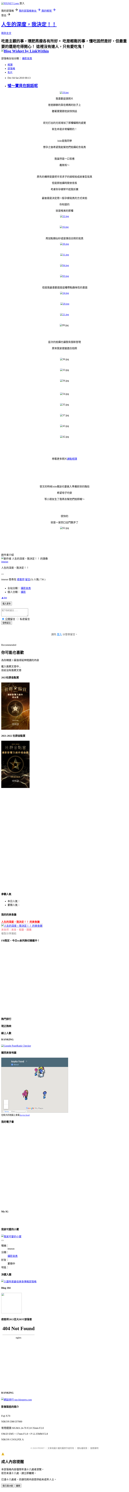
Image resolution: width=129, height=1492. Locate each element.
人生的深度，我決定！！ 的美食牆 (20, 922)
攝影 (23, 592)
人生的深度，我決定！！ (29, 24)
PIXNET (41, 1448)
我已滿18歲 (8, 1486)
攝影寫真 (27, 58)
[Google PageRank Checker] (16, 1045)
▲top (4, 597)
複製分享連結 (8, 933)
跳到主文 (6, 33)
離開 (18, 1486)
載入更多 (7, 603)
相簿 (10, 64)
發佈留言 (7, 623)
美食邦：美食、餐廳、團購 (16, 929)
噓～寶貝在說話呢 (23, 86)
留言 (27, 579)
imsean (4, 561)
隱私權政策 (82, 1448)
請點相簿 (72, 459)
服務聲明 (94, 1448)
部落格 (11, 68)
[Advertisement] (13, 841)
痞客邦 (21, 579)
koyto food (25, 1115)
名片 (10, 72)
